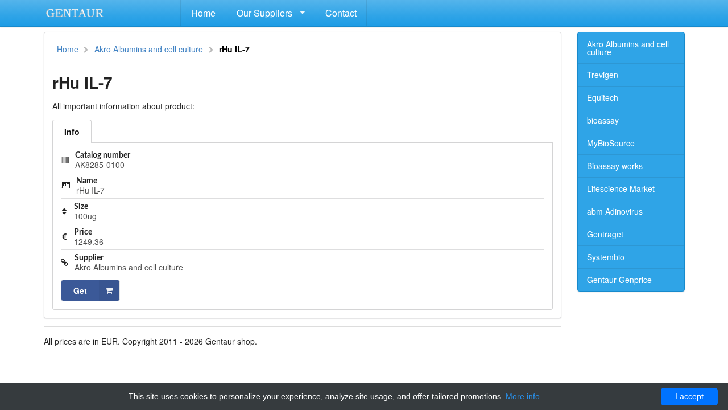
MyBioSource (611, 143)
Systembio (605, 257)
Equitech (602, 97)
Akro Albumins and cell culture (148, 49)
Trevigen (602, 74)
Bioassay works (615, 165)
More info (523, 396)
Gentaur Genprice (619, 279)
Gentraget (605, 234)
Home (203, 12)
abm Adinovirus (615, 211)
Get (80, 290)
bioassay (603, 120)
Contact (341, 12)
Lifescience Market (621, 188)
